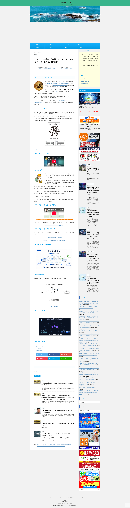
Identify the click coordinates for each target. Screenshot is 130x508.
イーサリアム (51, 44)
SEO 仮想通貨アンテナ (65, 2)
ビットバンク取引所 (40, 346)
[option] (65, 14)
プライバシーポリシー (64, 497)
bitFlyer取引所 (39, 350)
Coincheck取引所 (40, 348)
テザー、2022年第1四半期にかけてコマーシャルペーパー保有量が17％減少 (56, 68)
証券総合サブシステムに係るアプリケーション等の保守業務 (51, 446)
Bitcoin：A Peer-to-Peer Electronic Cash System (58, 83)
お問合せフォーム (73, 497)
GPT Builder (79, 47)
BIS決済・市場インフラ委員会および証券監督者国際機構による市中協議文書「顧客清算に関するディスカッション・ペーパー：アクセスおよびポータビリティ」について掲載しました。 (58, 397)
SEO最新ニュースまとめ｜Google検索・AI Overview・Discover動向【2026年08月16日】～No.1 (89, 360)
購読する (84, 90)
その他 (36, 369)
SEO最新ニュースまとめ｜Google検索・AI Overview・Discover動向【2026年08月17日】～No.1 (93, 258)
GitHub (56, 91)
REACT (79, 44)
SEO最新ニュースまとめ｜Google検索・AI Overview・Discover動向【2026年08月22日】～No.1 (93, 191)
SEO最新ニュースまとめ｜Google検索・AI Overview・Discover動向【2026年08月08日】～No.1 (89, 392)
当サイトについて (55, 497)
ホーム (37, 44)
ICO (35, 371)
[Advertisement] (65, 33)
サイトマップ (80, 497)
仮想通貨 (51, 47)
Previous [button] (29, 14)
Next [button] (100, 14)
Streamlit (37, 47)
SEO (66, 47)
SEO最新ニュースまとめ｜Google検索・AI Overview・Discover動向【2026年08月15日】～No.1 (89, 374)
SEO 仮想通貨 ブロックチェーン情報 (65, 503)
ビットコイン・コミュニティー (60, 85)
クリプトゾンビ (66, 44)
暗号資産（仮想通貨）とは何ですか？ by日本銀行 (93, 170)
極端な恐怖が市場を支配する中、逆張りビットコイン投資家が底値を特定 (54, 444)
